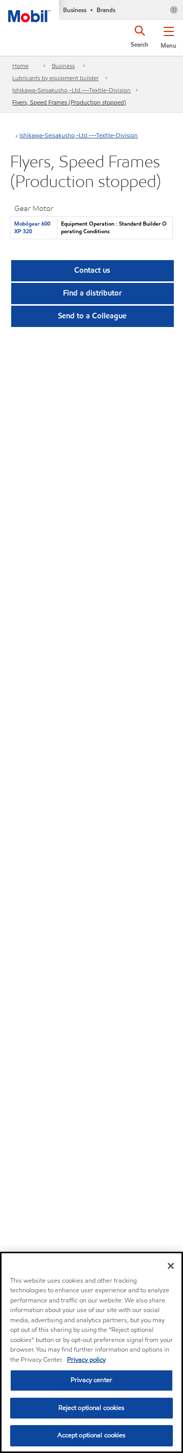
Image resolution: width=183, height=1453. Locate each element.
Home (20, 65)
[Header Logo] (29, 11)
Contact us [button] (92, 270)
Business (63, 65)
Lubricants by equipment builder (55, 78)
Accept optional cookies (91, 1435)
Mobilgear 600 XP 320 (32, 227)
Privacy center (91, 1380)
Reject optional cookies (91, 1407)
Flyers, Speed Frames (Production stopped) (69, 102)
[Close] (171, 1266)
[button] (168, 35)
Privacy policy (86, 1359)
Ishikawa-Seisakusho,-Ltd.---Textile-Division (71, 90)
